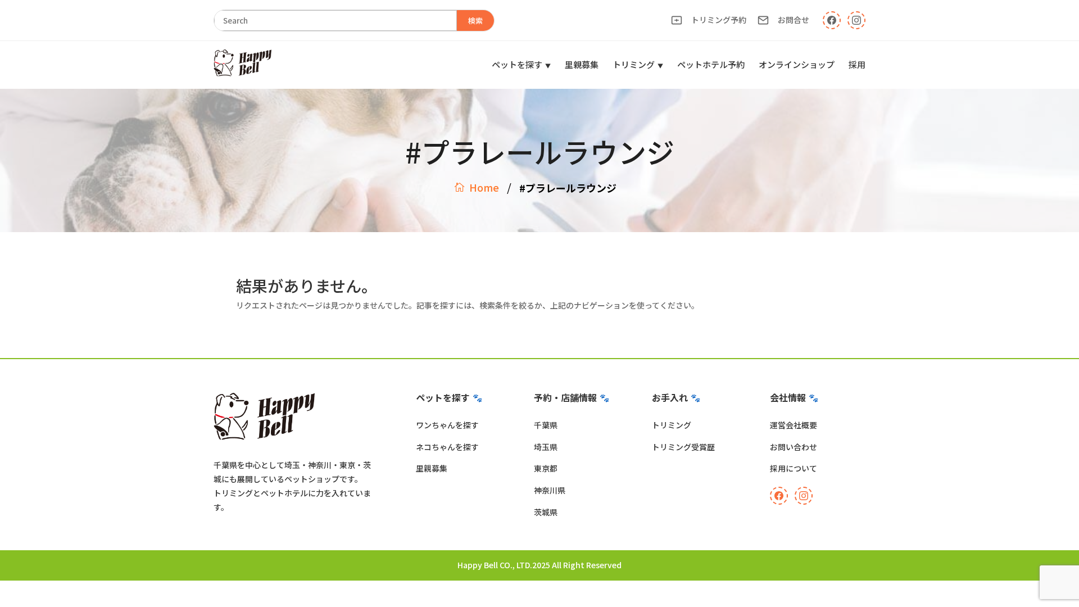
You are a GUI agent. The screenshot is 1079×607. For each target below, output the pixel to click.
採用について (793, 468)
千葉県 (545, 425)
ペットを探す (517, 64)
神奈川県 (549, 490)
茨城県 (545, 512)
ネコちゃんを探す (447, 446)
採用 (857, 64)
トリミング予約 (718, 19)
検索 (475, 20)
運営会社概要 (793, 425)
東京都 (545, 468)
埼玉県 (545, 446)
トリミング (634, 64)
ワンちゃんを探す (447, 425)
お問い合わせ (793, 446)
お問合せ (793, 19)
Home (484, 187)
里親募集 (582, 64)
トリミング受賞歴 (683, 446)
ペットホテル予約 (711, 64)
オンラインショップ (797, 64)
